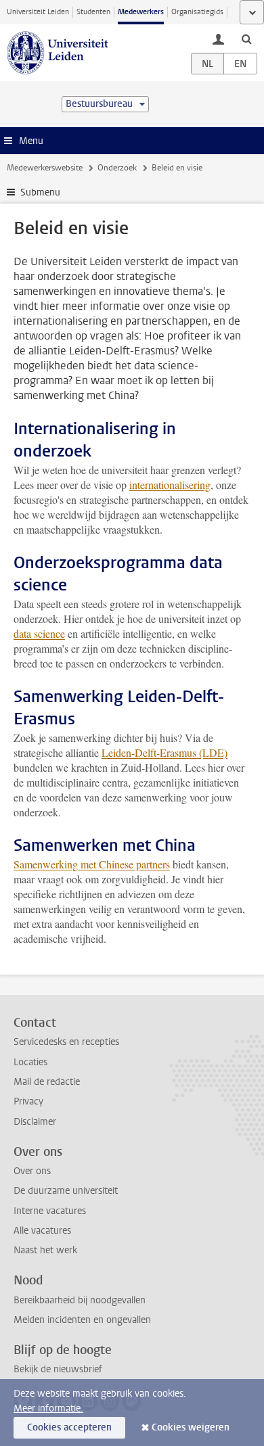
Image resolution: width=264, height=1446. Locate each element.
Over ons (32, 1171)
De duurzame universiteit (66, 1190)
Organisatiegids (197, 12)
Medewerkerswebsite (45, 167)
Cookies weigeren (190, 1427)
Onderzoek (117, 167)
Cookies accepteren (69, 1427)
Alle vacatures (42, 1230)
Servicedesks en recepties (66, 1041)
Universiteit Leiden (38, 12)
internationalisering (170, 484)
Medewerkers (141, 12)
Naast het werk (45, 1250)
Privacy (28, 1101)
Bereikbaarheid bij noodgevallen (80, 1300)
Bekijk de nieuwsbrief (58, 1369)
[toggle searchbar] (246, 38)
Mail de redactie (47, 1081)
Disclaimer (35, 1121)
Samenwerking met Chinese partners (92, 864)
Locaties (30, 1062)
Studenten (93, 12)
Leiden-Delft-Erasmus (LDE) (164, 752)
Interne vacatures (50, 1211)
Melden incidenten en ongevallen (82, 1319)
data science (39, 633)
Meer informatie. (48, 1408)
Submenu (40, 192)
